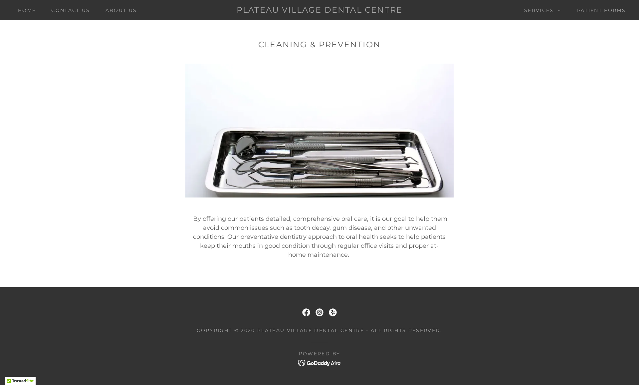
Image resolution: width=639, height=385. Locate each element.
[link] (319, 10)
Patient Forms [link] (601, 10)
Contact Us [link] (70, 10)
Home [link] (27, 10)
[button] (541, 10)
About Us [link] (121, 10)
